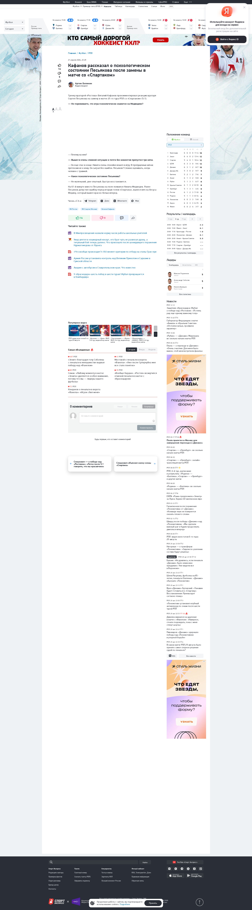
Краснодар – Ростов (184, 232)
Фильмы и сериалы (144, 2)
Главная (72, 53)
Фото (162, 6)
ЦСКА (172, 164)
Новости (107, 6)
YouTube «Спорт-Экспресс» (187, 862)
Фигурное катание (121, 2)
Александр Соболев (182, 280)
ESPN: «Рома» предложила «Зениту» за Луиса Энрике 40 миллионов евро (184, 497)
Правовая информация (140, 877)
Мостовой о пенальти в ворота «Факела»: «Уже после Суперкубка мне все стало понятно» (135, 362)
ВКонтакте (122, 201)
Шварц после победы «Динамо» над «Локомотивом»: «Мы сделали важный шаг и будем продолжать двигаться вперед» (184, 525)
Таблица (118, 6)
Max (137, 201)
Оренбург (173, 189)
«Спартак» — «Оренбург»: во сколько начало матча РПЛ (185, 451)
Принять (153, 903)
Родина (172, 196)
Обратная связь (138, 881)
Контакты (52, 889)
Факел (172, 207)
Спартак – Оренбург (184, 245)
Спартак (173, 160)
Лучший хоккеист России (111, 881)
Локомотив (174, 199)
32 (178, 437)
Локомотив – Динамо (184, 235)
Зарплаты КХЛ (107, 877)
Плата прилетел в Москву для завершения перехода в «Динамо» (185, 441)
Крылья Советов (176, 185)
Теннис (105, 2)
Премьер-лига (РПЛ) (91, 6)
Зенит (172, 157)
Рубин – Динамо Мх (184, 249)
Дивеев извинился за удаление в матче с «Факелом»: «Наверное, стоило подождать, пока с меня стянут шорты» (183, 621)
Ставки (175, 2)
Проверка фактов (55, 877)
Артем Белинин (83, 83)
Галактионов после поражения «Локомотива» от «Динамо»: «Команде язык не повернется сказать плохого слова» (181, 510)
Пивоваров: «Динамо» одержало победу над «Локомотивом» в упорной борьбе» (182, 635)
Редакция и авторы (56, 873)
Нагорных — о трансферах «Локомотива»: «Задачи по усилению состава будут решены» (185, 549)
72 (71, 387)
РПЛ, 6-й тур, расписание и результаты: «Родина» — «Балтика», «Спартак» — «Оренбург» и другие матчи (184, 475)
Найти (145, 862)
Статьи (154, 6)
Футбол (66, 2)
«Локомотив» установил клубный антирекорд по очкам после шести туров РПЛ (183, 606)
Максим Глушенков (181, 273)
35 (117, 370)
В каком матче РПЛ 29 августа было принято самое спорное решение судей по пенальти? (184, 647)
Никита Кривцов (180, 287)
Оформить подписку (82, 881)
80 (71, 370)
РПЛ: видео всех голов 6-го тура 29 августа (182, 538)
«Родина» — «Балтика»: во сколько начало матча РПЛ (184, 487)
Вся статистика (185, 294)
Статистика (143, 6)
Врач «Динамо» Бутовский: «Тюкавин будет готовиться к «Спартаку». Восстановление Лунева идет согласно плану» (185, 592)
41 (117, 357)
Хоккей (78, 2)
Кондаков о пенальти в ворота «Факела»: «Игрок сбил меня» (84, 391)
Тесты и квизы (106, 873)
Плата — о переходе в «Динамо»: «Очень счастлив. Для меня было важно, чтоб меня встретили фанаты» (185, 348)
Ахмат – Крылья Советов (185, 238)
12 (195, 557)
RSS (173, 656)
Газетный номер (80, 873)
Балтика (173, 174)
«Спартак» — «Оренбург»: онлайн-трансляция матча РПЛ (183, 461)
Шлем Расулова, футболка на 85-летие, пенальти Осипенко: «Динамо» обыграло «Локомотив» (185, 578)
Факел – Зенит (182, 228)
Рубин (172, 181)
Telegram (92, 201)
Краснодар (174, 153)
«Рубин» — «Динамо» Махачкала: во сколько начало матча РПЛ (183, 337)
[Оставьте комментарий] (117, 416)
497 (71, 357)
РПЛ (90, 53)
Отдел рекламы (55, 881)
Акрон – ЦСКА (182, 225)
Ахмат (172, 178)
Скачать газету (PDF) (82, 877)
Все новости (191, 656)
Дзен (107, 201)
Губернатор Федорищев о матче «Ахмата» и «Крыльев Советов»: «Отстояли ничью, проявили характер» (182, 324)
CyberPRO (162, 2)
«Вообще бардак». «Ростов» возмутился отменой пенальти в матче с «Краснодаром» (136, 376)
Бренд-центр (54, 885)
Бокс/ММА (92, 2)
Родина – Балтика (183, 242)
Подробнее (125, 904)
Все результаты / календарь (185, 253)
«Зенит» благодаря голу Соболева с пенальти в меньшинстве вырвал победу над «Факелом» (86, 362)
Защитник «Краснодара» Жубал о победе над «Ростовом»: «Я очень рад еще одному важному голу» (184, 310)
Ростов (172, 192)
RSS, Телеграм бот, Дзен (141, 873)
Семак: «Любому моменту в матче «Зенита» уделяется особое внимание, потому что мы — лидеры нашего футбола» (88, 377)
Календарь (130, 6)
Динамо (173, 167)
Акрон (172, 203)
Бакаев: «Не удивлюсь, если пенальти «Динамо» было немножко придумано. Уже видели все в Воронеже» (185, 564)
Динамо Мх (174, 171)
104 (183, 614)
